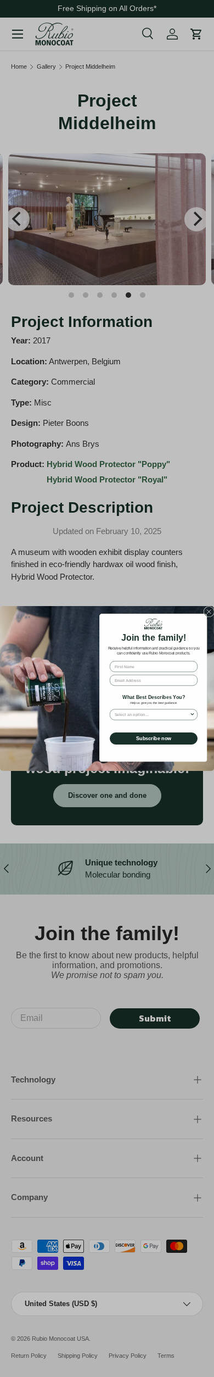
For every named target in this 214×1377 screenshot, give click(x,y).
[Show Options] (192, 714)
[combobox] (152, 714)
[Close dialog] (209, 612)
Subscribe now (153, 738)
